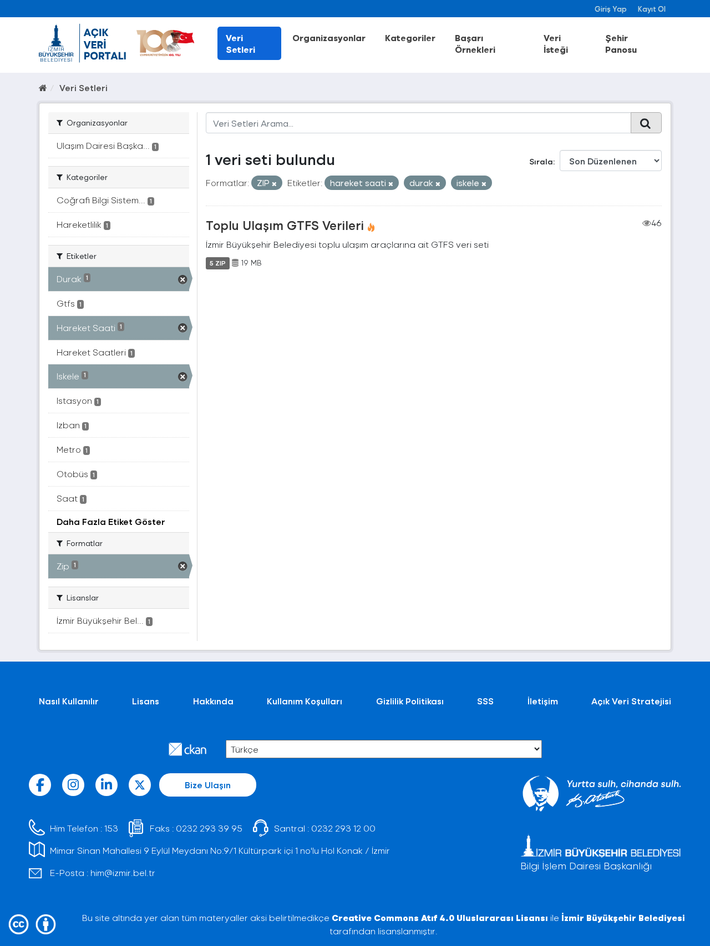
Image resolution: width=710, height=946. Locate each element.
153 (111, 828)
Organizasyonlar (329, 37)
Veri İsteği (556, 43)
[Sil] (274, 183)
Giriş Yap (611, 8)
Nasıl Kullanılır (69, 701)
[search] (646, 122)
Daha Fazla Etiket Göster (111, 521)
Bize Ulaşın (208, 784)
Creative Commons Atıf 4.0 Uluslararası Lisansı (440, 917)
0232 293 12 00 (343, 828)
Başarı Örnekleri (475, 43)
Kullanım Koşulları (304, 701)
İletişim (543, 701)
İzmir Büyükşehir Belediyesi (623, 917)
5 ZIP (218, 262)
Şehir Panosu (621, 43)
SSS (485, 701)
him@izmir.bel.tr (122, 872)
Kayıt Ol (652, 8)
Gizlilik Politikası (410, 701)
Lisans (145, 701)
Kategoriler (410, 37)
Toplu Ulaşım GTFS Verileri (285, 225)
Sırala (541, 161)
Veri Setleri (240, 43)
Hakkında (213, 701)
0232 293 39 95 (209, 828)
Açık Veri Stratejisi (631, 701)
